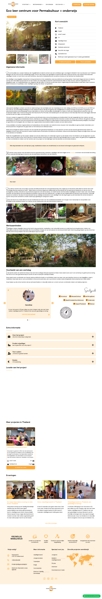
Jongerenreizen (38, 558)
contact (72, 152)
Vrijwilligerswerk (11, 16)
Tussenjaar (36, 561)
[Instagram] (48, 578)
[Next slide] (49, 36)
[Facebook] (44, 578)
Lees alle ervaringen (51, 523)
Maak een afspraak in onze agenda (19, 568)
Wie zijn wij (60, 4)
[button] (11, 59)
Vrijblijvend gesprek (65, 62)
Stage (35, 565)
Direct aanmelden (86, 62)
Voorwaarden (37, 568)
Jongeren (54, 555)
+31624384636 (16, 560)
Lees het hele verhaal (28, 314)
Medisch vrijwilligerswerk (56, 559)
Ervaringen (49, 4)
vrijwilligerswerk (38, 555)
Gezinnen (54, 567)
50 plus (54, 563)
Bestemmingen (37, 4)
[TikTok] (52, 578)
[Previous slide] (8, 36)
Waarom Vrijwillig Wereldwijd (38, 572)
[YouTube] (56, 578)
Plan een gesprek (89, 4)
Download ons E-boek (58, 570)
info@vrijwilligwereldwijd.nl (19, 564)
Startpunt (25, 4)
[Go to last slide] (5, 303)
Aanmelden (76, 4)
